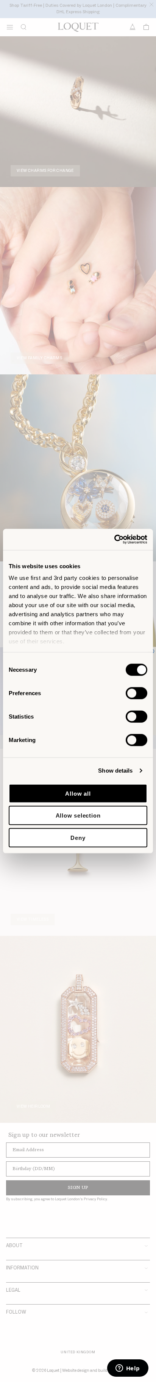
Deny (77, 837)
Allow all (77, 793)
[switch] (136, 693)
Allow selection (78, 815)
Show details (115, 770)
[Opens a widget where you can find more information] (127, 1368)
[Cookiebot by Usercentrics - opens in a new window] (114, 539)
